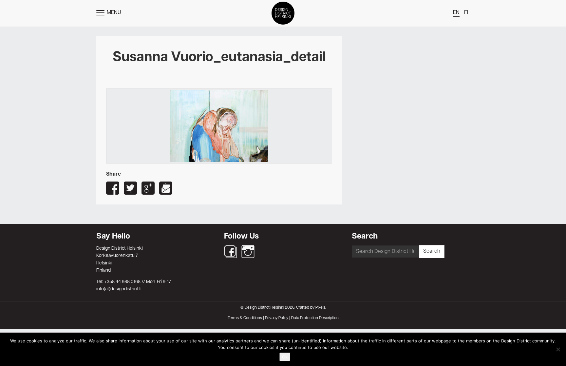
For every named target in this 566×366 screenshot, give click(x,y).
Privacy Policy (276, 318)
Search (431, 251)
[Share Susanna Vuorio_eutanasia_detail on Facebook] (112, 188)
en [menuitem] (456, 12)
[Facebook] (230, 251)
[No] (558, 349)
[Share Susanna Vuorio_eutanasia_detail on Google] (148, 188)
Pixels (320, 307)
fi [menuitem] (466, 12)
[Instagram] (248, 251)
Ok (285, 356)
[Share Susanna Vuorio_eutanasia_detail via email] (165, 188)
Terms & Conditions (245, 318)
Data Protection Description (315, 318)
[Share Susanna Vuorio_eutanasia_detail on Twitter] (130, 188)
